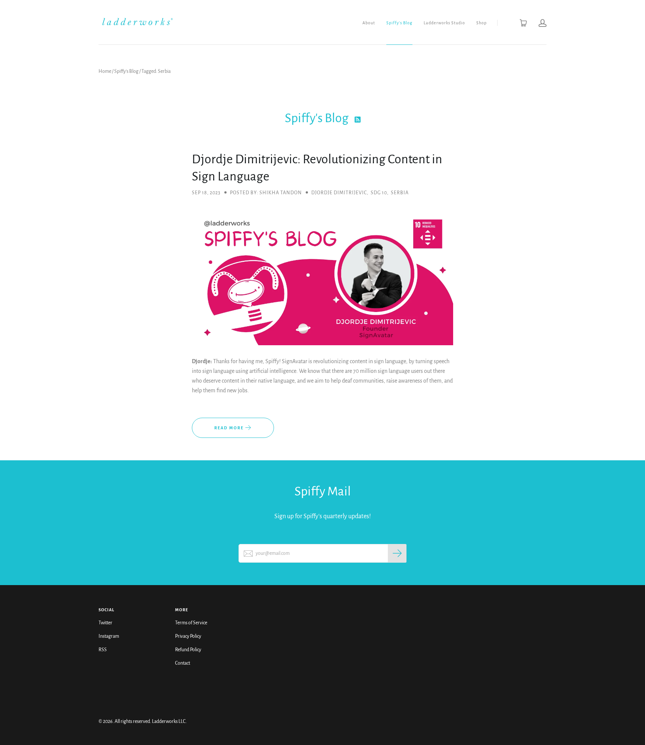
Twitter (105, 622)
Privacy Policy (188, 636)
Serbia (400, 192)
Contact (182, 663)
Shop (481, 23)
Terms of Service (191, 622)
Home (105, 71)
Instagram (109, 636)
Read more (229, 428)
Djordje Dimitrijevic (339, 192)
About (368, 23)
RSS (103, 649)
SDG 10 (379, 192)
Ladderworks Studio (444, 23)
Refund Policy (188, 649)
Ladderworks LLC (169, 721)
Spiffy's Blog (399, 23)
